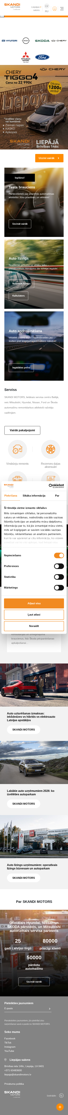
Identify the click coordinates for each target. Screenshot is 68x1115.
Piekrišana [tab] (10, 495)
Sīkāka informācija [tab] (34, 495)
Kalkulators (18, 295)
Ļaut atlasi (34, 614)
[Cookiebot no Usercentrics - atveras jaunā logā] (49, 486)
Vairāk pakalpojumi (22, 430)
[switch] (59, 566)
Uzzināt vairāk (20, 224)
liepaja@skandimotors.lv (17, 1074)
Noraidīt (34, 626)
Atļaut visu (34, 603)
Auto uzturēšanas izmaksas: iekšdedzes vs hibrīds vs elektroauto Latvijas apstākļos (31, 717)
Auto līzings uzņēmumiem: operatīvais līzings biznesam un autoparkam (32, 867)
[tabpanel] (34, 113)
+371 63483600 (13, 1070)
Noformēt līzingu (21, 283)
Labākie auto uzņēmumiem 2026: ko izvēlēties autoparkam (30, 792)
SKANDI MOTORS (23, 729)
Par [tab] (57, 495)
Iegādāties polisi (21, 367)
